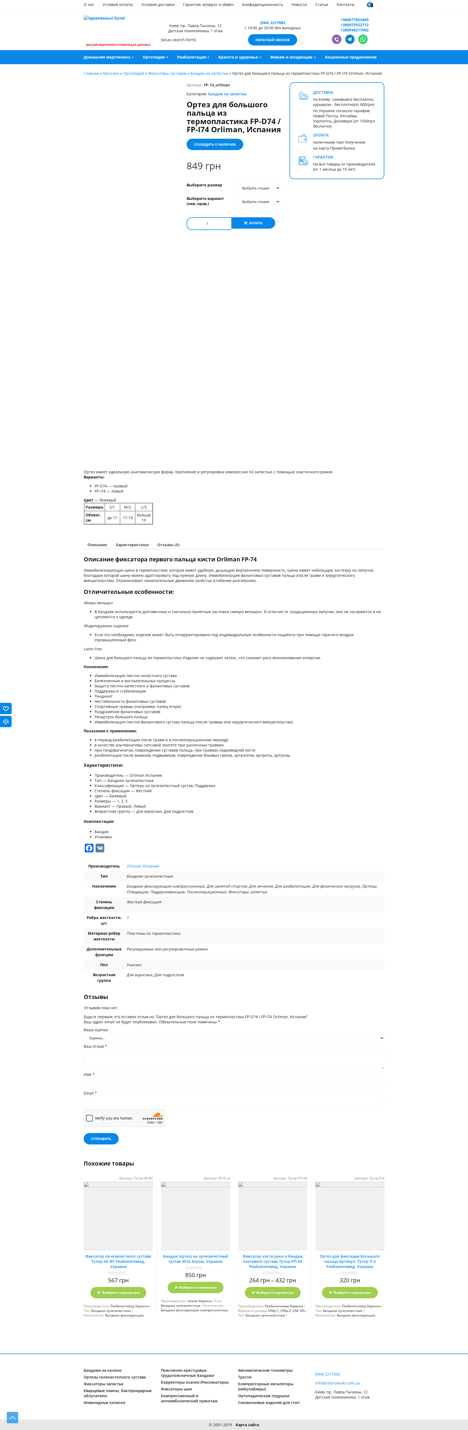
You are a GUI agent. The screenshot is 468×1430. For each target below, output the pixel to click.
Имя (89, 1074)
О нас (89, 4)
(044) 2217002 (272, 22)
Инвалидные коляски (104, 1402)
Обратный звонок (272, 40)
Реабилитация (191, 57)
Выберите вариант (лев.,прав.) (205, 201)
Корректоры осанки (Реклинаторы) (195, 1382)
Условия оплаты (118, 4)
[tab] (97, 544)
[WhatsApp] (363, 39)
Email (90, 1093)
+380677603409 (354, 19)
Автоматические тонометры (265, 1370)
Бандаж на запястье (209, 73)
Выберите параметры (120, 1292)
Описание (97, 544)
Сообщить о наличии (215, 144)
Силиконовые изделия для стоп (269, 1402)
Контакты (346, 4)
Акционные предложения (350, 57)
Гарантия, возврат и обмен (208, 4)
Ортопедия (154, 57)
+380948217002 (354, 30)
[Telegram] (349, 39)
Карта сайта (247, 1424)
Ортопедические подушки (263, 1395)
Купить (256, 223)
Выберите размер (204, 184)
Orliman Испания (142, 866)
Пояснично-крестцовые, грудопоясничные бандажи (187, 1373)
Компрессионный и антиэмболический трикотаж (189, 1398)
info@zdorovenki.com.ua (337, 1383)
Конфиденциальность (262, 4)
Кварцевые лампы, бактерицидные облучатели (118, 1393)
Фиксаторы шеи (176, 1389)
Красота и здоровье (238, 57)
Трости (244, 1377)
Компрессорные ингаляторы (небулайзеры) (265, 1386)
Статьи (321, 4)
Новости (299, 4)
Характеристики (132, 544)
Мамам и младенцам (291, 57)
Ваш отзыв (95, 1046)
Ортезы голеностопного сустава (115, 1377)
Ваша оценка (96, 1029)
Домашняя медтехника (107, 57)
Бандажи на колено (103, 1370)
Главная (91, 73)
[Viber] (336, 39)
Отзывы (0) (168, 544)
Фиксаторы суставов (167, 73)
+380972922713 (354, 24)
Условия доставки (158, 4)
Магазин (111, 73)
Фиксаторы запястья (103, 1383)
